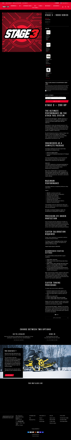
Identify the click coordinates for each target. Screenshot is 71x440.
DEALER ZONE (52, 419)
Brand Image (41, 421)
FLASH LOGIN (52, 421)
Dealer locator (52, 417)
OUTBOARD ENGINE (27, 5)
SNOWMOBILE (14, 5)
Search (40, 417)
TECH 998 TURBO (63, 419)
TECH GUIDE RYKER (63, 421)
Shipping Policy (32, 419)
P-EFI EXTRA (35, 7)
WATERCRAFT (48, 5)
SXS (35, 5)
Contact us (41, 419)
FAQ (30, 417)
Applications (57, 317)
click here (9, 375)
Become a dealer (53, 423)
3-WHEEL (41, 5)
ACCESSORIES (56, 5)
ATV (20, 5)
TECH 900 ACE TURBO (64, 417)
